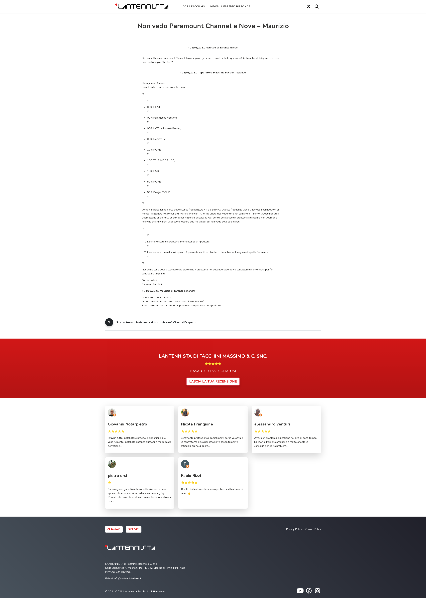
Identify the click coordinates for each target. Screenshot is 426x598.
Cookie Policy (313, 529)
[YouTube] (300, 590)
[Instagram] (317, 590)
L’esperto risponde (236, 6)
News (214, 6)
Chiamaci (113, 529)
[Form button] (109, 322)
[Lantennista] (142, 6)
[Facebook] (309, 590)
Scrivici (133, 529)
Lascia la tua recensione (213, 381)
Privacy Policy (294, 529)
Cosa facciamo (194, 6)
